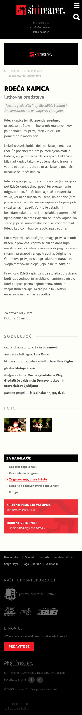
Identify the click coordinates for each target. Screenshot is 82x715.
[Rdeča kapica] (15, 425)
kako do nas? (41, 32)
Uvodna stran (12, 557)
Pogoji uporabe (32, 564)
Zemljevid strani (63, 557)
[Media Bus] (47, 612)
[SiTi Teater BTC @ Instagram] (40, 680)
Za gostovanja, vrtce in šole (25, 75)
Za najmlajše (34, 71)
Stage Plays (11, 564)
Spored (29, 557)
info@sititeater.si (42, 27)
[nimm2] (26, 612)
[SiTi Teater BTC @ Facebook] (31, 680)
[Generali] (10, 612)
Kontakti (44, 557)
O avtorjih (52, 564)
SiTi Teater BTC (13, 71)
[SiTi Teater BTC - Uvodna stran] (41, 10)
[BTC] (10, 595)
